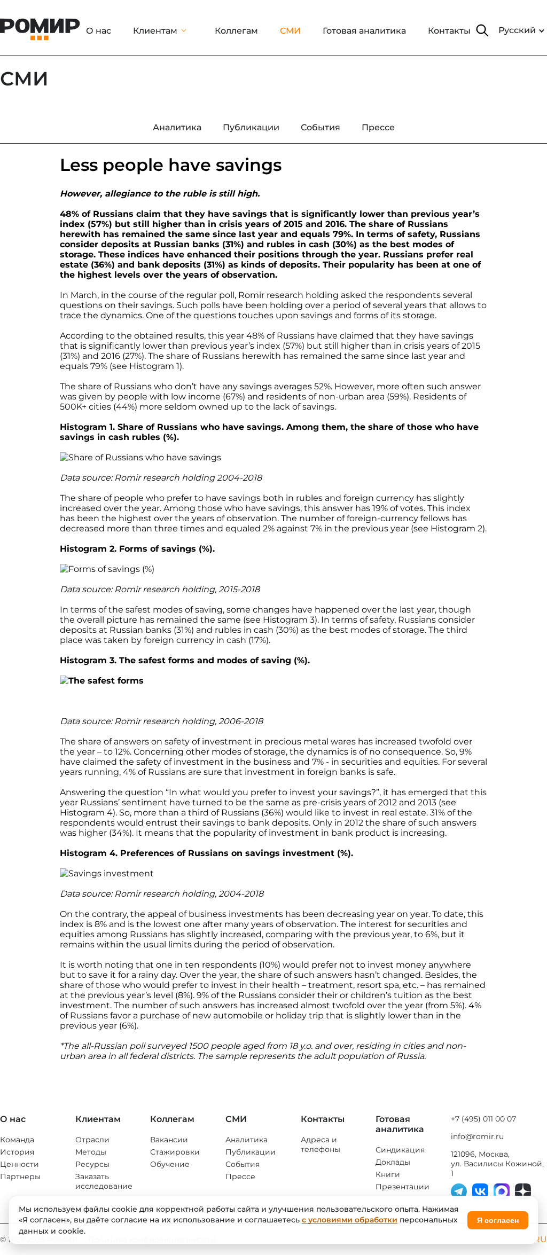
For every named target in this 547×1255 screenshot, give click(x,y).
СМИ (290, 31)
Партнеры (20, 1176)
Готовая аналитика (364, 31)
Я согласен (498, 1220)
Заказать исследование (103, 1181)
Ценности (19, 1164)
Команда (17, 1139)
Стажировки (175, 1152)
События (242, 1164)
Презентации (402, 1186)
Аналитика (246, 1139)
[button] (482, 30)
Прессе (240, 1176)
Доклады (393, 1162)
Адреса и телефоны (320, 1144)
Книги (388, 1174)
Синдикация (400, 1150)
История (17, 1152)
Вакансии (169, 1139)
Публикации (250, 1152)
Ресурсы (92, 1164)
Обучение (170, 1164)
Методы (90, 1152)
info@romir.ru (477, 1136)
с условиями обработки (349, 1220)
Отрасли (92, 1139)
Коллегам (236, 31)
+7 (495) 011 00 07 (483, 1119)
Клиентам (155, 31)
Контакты (449, 31)
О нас (98, 31)
